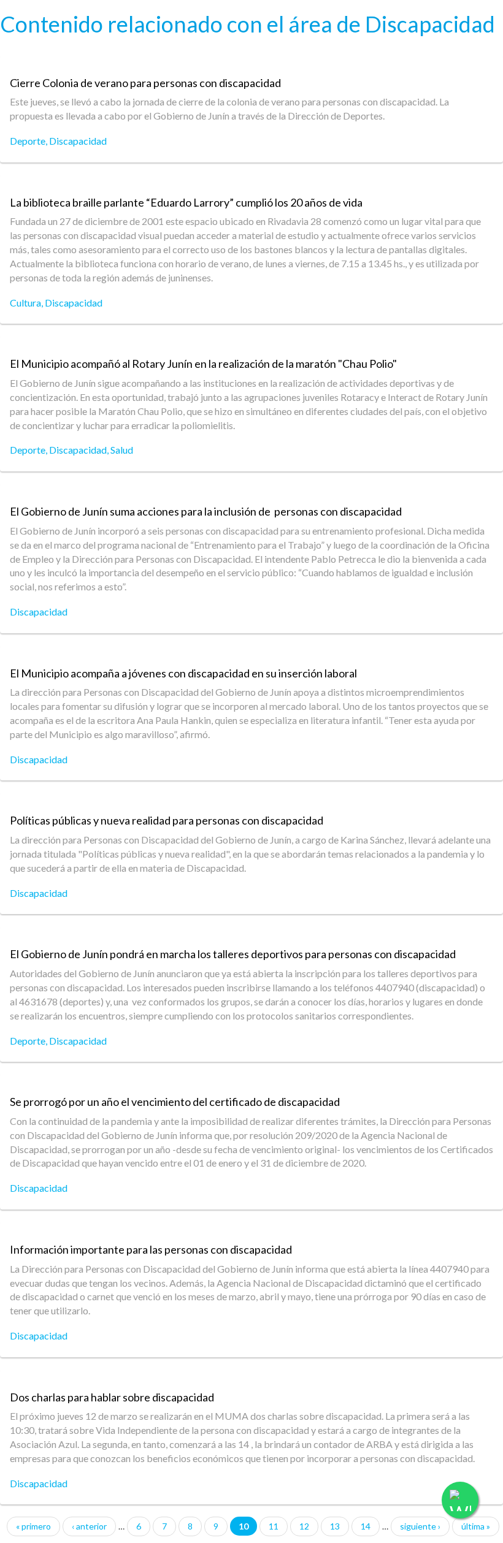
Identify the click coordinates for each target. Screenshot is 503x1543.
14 (366, 1526)
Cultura (25, 302)
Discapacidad (78, 141)
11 (273, 1526)
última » (475, 1526)
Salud (121, 449)
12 (304, 1526)
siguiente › (420, 1526)
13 (335, 1526)
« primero (33, 1526)
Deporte (27, 141)
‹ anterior (89, 1526)
